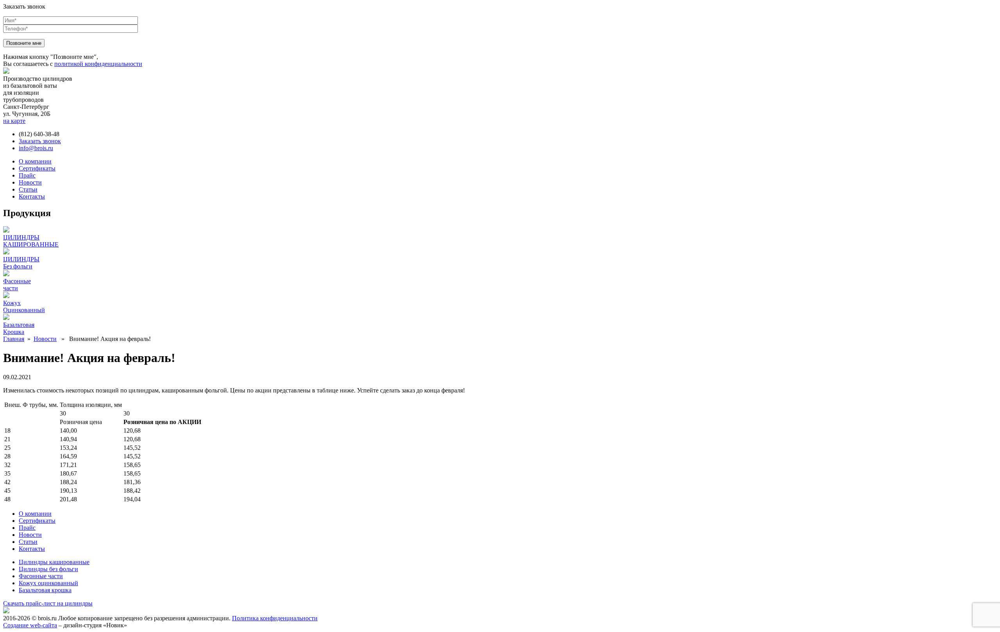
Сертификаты (37, 168)
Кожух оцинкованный (48, 583)
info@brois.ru (36, 148)
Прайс (27, 175)
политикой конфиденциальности (98, 63)
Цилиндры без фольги (48, 569)
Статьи (28, 189)
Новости (30, 182)
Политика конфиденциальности (275, 618)
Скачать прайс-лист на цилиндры (48, 603)
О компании (35, 161)
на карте (14, 120)
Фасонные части (41, 576)
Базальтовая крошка (45, 590)
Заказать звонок (40, 141)
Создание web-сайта (30, 625)
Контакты (32, 196)
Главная (13, 339)
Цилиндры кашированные (54, 562)
